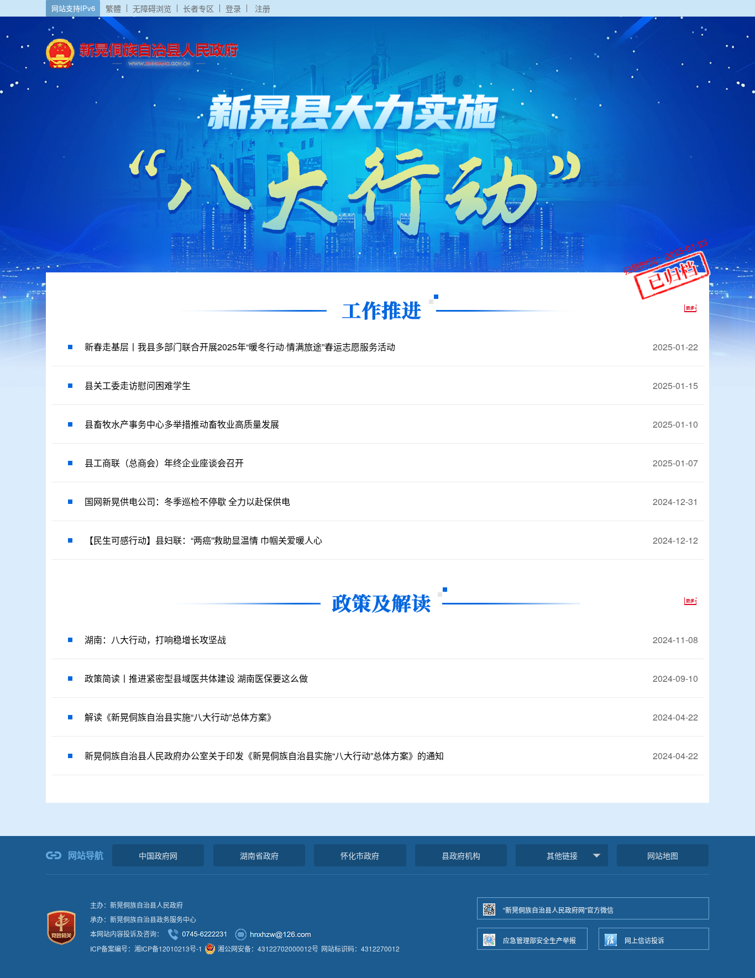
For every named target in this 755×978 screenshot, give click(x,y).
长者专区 (198, 8)
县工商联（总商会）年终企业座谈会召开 (164, 462)
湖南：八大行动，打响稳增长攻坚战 (155, 639)
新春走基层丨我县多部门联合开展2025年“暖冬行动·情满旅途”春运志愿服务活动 (240, 346)
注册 (262, 8)
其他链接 (562, 855)
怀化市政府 (359, 855)
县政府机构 (461, 855)
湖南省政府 (259, 855)
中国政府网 (158, 855)
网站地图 (662, 855)
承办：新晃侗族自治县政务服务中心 (143, 919)
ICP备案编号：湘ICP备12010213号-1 (146, 948)
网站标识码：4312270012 (360, 948)
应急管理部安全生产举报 (539, 940)
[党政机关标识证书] (61, 926)
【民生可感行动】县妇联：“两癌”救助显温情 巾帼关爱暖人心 (203, 540)
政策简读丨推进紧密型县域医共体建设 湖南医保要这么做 (196, 678)
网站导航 (85, 855)
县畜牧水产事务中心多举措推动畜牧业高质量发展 (182, 424)
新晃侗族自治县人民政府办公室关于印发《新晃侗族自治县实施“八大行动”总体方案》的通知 (264, 755)
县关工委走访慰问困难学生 (138, 385)
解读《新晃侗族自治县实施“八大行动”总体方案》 (180, 717)
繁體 (113, 8)
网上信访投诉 (644, 940)
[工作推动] (377, 307)
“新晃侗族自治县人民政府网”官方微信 (558, 909)
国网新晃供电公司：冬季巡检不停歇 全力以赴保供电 (187, 501)
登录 (233, 8)
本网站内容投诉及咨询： (126, 933)
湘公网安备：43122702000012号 (268, 948)
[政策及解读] (377, 600)
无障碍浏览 (152, 8)
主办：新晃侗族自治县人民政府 (136, 904)
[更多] (684, 308)
